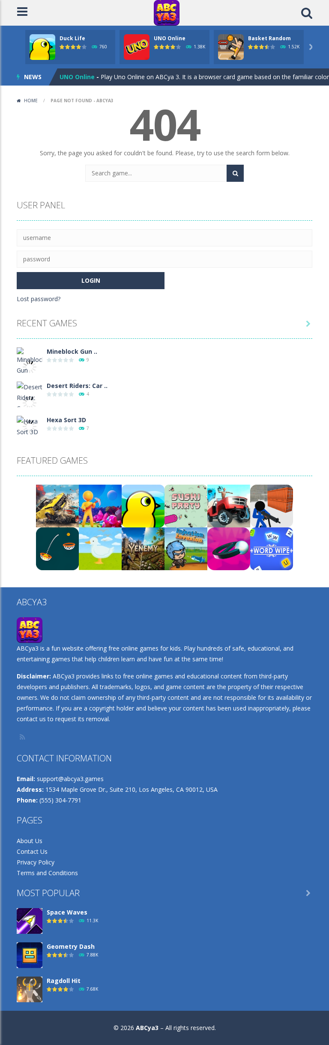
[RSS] (23, 737)
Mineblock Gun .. (72, 351)
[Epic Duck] (100, 548)
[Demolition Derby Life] (57, 505)
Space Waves (67, 912)
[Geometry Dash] (29, 954)
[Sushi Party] (185, 505)
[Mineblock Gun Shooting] (29, 366)
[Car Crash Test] (228, 505)
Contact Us (32, 851)
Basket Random (269, 38)
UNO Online (169, 38)
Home (31, 101)
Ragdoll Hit (64, 981)
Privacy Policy (35, 862)
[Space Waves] (29, 920)
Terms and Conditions (47, 873)
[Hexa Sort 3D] (29, 426)
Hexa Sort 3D (66, 420)
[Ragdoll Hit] (29, 989)
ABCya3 (147, 1028)
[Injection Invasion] (185, 548)
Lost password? (38, 299)
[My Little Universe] (100, 505)
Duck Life (72, 38)
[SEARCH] (235, 173)
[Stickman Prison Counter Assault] (271, 505)
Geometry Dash (71, 946)
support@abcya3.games (70, 779)
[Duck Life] (143, 505)
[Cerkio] (228, 548)
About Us (29, 841)
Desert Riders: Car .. (77, 386)
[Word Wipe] (271, 548)
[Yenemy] (143, 548)
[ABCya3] (166, 12)
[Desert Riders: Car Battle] (29, 402)
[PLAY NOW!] (42, 46)
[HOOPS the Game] (57, 548)
